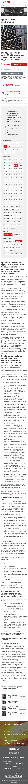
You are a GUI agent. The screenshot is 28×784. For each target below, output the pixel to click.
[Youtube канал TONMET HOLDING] (12, 753)
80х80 (15, 200)
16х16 (20, 159)
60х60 (15, 193)
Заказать (22, 696)
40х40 (10, 181)
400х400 (12, 228)
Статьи (8, 763)
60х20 (20, 190)
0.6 (5, 143)
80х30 (20, 196)
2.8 (21, 146)
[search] (25, 5)
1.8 (9, 146)
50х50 (5, 190)
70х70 (10, 196)
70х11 (20, 193)
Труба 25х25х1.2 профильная (13, 701)
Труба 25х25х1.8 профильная (13, 707)
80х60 (10, 200)
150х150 (19, 215)
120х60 (12, 209)
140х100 (18, 212)
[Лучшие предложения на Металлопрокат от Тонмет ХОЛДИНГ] (6, 2)
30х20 (15, 168)
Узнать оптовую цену (12, 74)
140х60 (12, 212)
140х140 (6, 215)
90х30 (20, 200)
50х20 (20, 184)
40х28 (15, 178)
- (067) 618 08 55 (7, 768)
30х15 (10, 168)
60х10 (10, 190)
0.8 (13, 143)
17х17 (5, 162)
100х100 (18, 206)
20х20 (20, 162)
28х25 (20, 165)
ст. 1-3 (12, 247)
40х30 (20, 178)
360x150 (6, 228)
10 (9, 152)
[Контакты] (19, 2)
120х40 (6, 209)
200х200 (6, 222)
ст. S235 (12, 250)
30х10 (5, 168)
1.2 (21, 143)
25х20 (10, 165)
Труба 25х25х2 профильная (12, 713)
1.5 (5, 146)
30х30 (5, 171)
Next (26, 10)
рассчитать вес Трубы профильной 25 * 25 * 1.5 (13, 493)
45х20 (15, 181)
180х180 (12, 218)
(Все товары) (4, 690)
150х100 (12, 215)
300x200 (6, 225)
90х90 (5, 203)
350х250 (19, 225)
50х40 (20, 187)
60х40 (10, 193)
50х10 (10, 184)
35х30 (20, 171)
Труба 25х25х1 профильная (12, 696)
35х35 (5, 175)
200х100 (19, 218)
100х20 (11, 203)
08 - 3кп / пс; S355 (9, 241)
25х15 (5, 165)
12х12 (10, 159)
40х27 (10, 178)
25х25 (15, 165)
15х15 (15, 159)
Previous (2, 10)
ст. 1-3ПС (18, 247)
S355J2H (6, 247)
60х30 (5, 193)
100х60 (6, 206)
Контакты (21, 761)
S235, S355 (12, 244)
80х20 (15, 196)
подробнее (7, 87)
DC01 (5, 244)
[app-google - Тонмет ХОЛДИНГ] (9, 776)
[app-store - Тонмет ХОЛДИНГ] (18, 776)
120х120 (6, 212)
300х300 (12, 225)
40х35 (5, 181)
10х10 (5, 159)
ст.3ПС (6, 250)
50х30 (15, 187)
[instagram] (18, 753)
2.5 (17, 146)
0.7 (9, 143)
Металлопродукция (8, 761)
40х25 (5, 178)
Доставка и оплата (20, 763)
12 (13, 152)
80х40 (5, 200)
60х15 (15, 190)
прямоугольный (18, 234)
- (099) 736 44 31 (20, 768)
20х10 (10, 162)
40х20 (20, 175)
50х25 (5, 187)
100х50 (17, 203)
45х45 (5, 184)
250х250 (19, 222)
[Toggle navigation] (3, 6)
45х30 (20, 181)
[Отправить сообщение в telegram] (14, 753)
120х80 (17, 209)
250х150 (12, 222)
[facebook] (16, 753)
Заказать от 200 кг (19, 64)
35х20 (15, 171)
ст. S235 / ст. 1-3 (8, 254)
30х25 (20, 168)
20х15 (15, 162)
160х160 (6, 218)
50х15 (15, 184)
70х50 (5, 196)
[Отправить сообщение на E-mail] (10, 753)
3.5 (9, 149)
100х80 (12, 206)
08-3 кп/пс (18, 241)
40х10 (10, 175)
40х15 (15, 175)
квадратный (8, 234)
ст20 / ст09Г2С (18, 254)
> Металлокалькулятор (14, 773)
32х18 (10, 171)
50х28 (10, 187)
